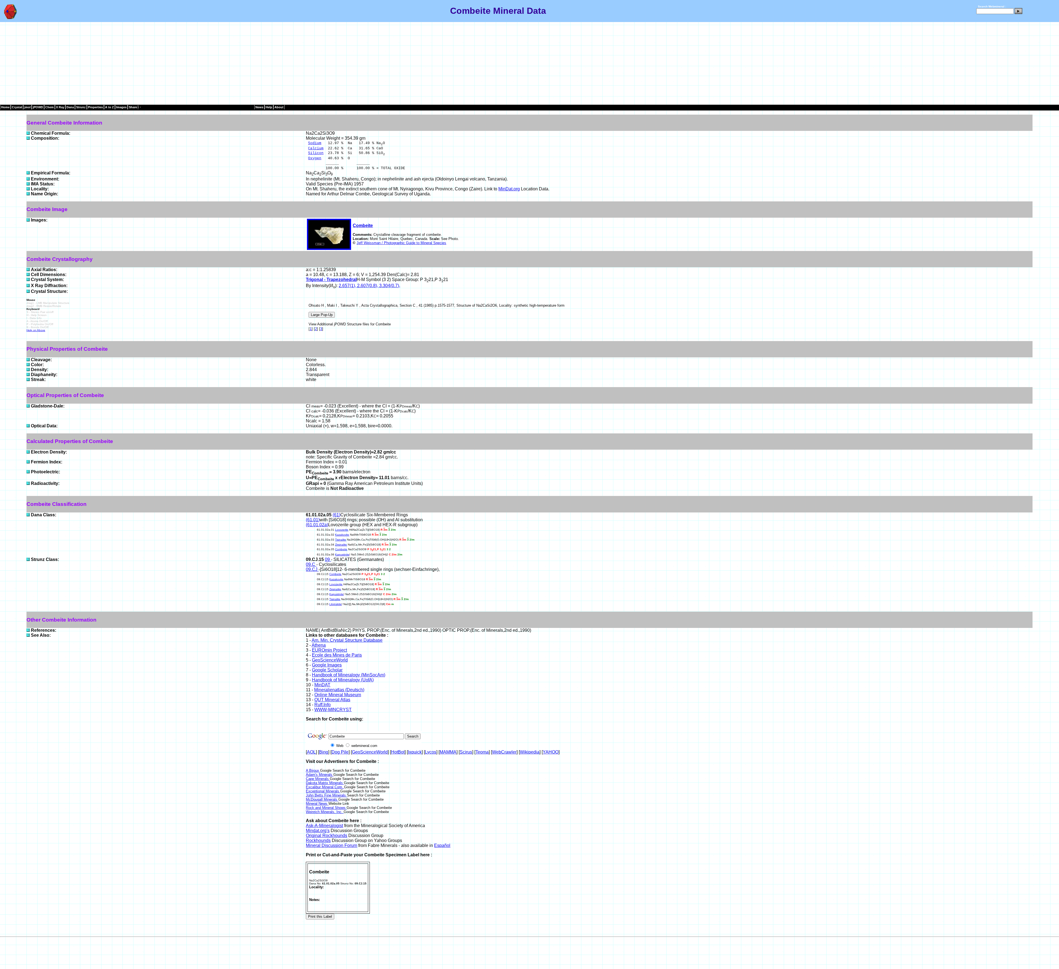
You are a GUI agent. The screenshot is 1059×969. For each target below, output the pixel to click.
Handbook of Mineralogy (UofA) (343, 680)
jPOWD (38, 107)
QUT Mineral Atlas (332, 699)
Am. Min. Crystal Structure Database (347, 640)
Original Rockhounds (326, 835)
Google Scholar (327, 670)
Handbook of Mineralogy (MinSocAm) (348, 675)
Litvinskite (335, 604)
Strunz (81, 107)
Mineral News (317, 803)
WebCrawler (504, 752)
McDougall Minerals (322, 799)
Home (5, 107)
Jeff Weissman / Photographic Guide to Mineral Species (401, 243)
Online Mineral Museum (337, 694)
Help (269, 107)
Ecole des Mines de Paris (337, 655)
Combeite (363, 225)
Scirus (466, 752)
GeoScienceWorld (330, 660)
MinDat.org (509, 189)
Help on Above (35, 330)
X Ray (60, 107)
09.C (311, 564)
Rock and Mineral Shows (326, 808)
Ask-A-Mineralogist (324, 825)
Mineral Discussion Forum (331, 845)
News (259, 107)
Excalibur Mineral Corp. (325, 787)
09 (328, 559)
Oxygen (314, 158)
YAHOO (550, 752)
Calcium (315, 148)
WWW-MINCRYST (333, 709)
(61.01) (313, 519)
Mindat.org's (318, 830)
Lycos (430, 752)
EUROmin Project (329, 650)
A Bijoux (313, 770)
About (279, 107)
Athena (319, 645)
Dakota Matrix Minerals (325, 783)
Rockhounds (318, 840)
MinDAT (322, 684)
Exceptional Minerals (323, 791)
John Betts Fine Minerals (326, 795)
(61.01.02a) (317, 524)
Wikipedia (529, 752)
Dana (70, 107)
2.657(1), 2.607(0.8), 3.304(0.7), (369, 285)
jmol (27, 107)
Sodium (314, 143)
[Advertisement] (529, 63)
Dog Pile (340, 752)
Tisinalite (340, 539)
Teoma (482, 752)
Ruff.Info (322, 704)
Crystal (17, 107)
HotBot (398, 752)
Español (442, 845)
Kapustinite (342, 554)
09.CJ (312, 569)
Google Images (327, 665)
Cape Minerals (318, 779)
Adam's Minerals (319, 775)
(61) (336, 514)
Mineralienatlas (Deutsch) (339, 689)
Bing (323, 752)
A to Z (109, 107)
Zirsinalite (341, 544)
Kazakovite (342, 534)
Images (121, 107)
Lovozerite (341, 529)
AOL (311, 752)
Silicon (315, 153)
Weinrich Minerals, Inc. (325, 812)
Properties (95, 107)
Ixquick (415, 752)
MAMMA (448, 752)
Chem (49, 107)
